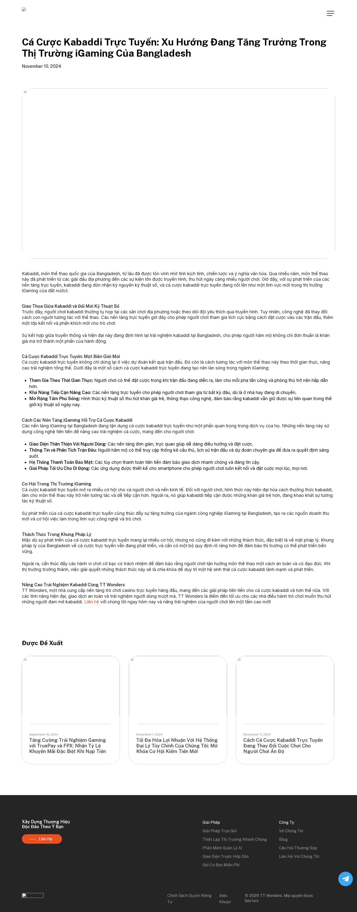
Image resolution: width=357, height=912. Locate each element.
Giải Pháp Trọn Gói (220, 831)
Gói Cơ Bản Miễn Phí (221, 865)
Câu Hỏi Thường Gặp (298, 848)
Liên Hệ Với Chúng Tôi (299, 856)
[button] (331, 13)
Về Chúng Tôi (291, 831)
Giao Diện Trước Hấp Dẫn (226, 856)
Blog (283, 839)
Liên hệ (91, 601)
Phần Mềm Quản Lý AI (222, 848)
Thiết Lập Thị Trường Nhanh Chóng (235, 839)
